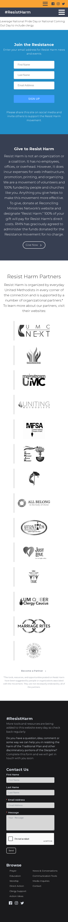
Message (13, 812)
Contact (37, 886)
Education (15, 875)
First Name (12, 774)
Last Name (12, 787)
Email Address (16, 799)
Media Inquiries (41, 881)
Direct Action (16, 886)
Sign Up (34, 99)
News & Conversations (45, 870)
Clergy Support (17, 891)
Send (11, 850)
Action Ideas (16, 896)
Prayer (12, 870)
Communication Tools (45, 875)
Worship (14, 881)
